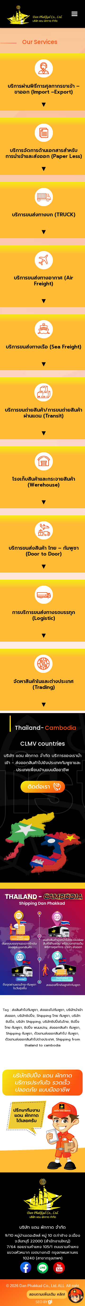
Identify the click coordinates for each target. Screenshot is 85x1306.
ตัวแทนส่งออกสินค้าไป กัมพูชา (56, 1033)
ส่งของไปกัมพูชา (52, 1009)
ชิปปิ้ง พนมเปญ (35, 1027)
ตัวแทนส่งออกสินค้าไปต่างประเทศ (29, 1039)
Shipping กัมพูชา (19, 1033)
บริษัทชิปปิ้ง (25, 1015)
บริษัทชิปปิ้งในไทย (56, 1021)
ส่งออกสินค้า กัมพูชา (64, 1027)
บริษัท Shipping (28, 1021)
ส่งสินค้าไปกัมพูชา (25, 1009)
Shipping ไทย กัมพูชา (53, 1015)
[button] (75, 14)
